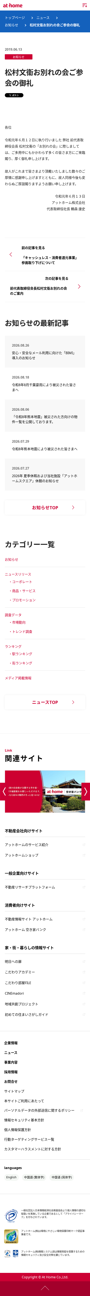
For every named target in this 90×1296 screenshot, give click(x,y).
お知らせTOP (45, 508)
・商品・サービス (22, 591)
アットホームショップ (21, 855)
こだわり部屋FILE (18, 983)
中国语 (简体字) (62, 1177)
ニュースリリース (18, 574)
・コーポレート (20, 581)
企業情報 (11, 1043)
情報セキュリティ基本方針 (24, 1120)
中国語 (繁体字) (34, 1177)
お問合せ (11, 1081)
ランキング (13, 646)
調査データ (13, 615)
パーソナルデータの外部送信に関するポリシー (39, 1110)
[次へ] (85, 792)
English (11, 1177)
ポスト (15, 95)
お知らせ (11, 559)
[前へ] (4, 792)
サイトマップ (14, 1091)
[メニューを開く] (85, 5)
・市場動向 (17, 622)
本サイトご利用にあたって (24, 1101)
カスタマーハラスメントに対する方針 (32, 1149)
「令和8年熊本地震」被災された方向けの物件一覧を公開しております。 (44, 419)
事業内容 (11, 1062)
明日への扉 (13, 961)
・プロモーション (22, 600)
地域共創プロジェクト (21, 1004)
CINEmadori (14, 993)
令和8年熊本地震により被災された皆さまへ (44, 449)
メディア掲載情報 (18, 678)
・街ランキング (20, 663)
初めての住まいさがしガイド (26, 1014)
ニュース (10, 1052)
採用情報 (11, 1072)
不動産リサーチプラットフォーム (30, 887)
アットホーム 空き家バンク (25, 929)
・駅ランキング (20, 654)
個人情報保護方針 (17, 1129)
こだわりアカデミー (20, 972)
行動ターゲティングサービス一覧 (29, 1139)
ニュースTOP (45, 702)
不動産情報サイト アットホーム (29, 919)
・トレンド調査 (20, 631)
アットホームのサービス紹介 (26, 844)
